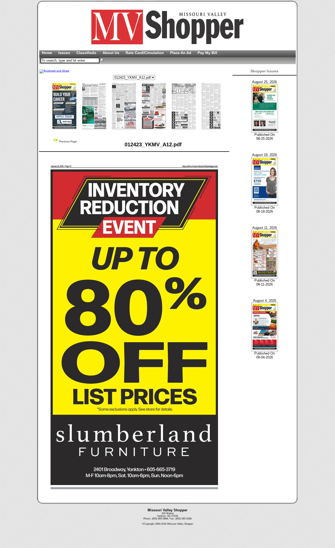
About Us (111, 53)
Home (47, 53)
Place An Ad (181, 53)
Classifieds (86, 53)
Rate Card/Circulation (145, 53)
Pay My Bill (207, 53)
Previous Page (67, 141)
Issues (64, 53)
